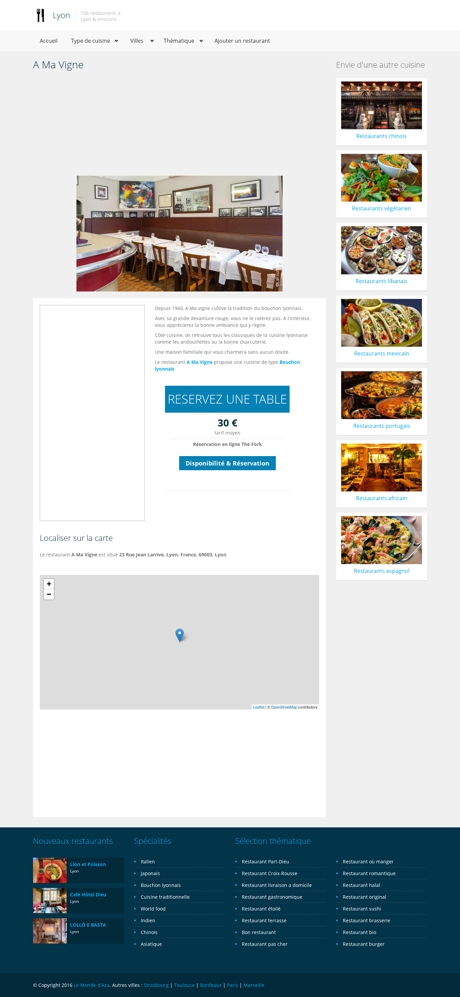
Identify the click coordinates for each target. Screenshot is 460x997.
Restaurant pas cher (265, 944)
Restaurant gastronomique (272, 897)
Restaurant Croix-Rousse (269, 873)
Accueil (49, 40)
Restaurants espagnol (381, 571)
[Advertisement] (179, 125)
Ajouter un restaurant (242, 40)
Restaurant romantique (369, 873)
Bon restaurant (259, 932)
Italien (148, 861)
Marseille (253, 985)
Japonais (150, 873)
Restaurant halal (361, 885)
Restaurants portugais (381, 425)
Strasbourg (156, 985)
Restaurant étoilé (261, 908)
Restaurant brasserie (366, 920)
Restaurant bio (359, 932)
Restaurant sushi (362, 908)
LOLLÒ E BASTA (88, 925)
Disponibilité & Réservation (227, 463)
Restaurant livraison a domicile (277, 885)
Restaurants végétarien (381, 208)
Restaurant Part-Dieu (265, 861)
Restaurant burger (364, 944)
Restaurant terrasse (264, 920)
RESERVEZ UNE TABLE (227, 399)
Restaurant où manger (368, 861)
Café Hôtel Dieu (88, 894)
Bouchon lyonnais (161, 885)
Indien (148, 920)
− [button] (49, 594)
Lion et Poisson (88, 864)
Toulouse (184, 985)
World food (153, 908)
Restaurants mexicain (381, 353)
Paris (232, 985)
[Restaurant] (40, 15)
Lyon (61, 15)
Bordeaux (211, 985)
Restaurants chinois (381, 136)
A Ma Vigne (199, 362)
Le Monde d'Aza (91, 985)
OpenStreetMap (284, 707)
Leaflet (258, 707)
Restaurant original (364, 897)
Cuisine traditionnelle (165, 897)
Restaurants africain (381, 498)
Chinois (149, 932)
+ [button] (49, 584)
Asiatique (151, 944)
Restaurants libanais (381, 281)
